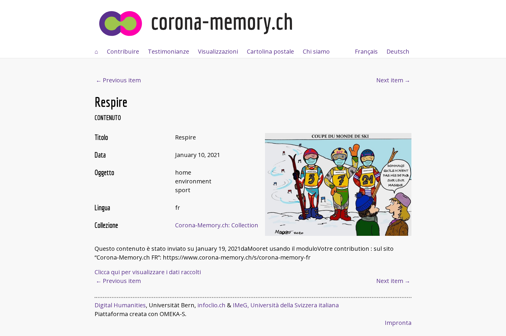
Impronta (398, 323)
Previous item (122, 80)
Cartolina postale (270, 51)
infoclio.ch (211, 305)
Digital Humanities (120, 305)
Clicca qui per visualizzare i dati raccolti (148, 272)
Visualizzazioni (218, 51)
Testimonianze (168, 51)
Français (366, 51)
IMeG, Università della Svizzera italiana (286, 305)
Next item (389, 80)
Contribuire (123, 51)
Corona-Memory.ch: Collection (216, 225)
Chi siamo (316, 51)
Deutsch (398, 51)
